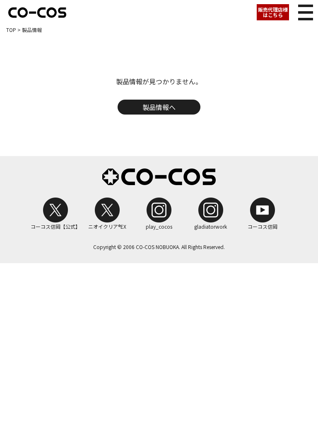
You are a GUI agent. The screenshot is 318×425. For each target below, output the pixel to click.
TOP (11, 29)
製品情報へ (159, 107)
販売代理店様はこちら (273, 12)
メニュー (305, 12)
